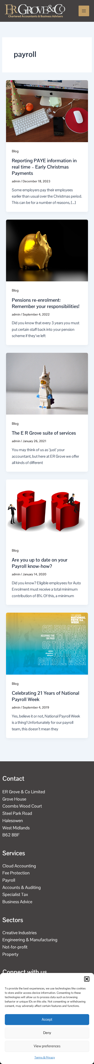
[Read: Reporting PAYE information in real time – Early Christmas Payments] (47, 110)
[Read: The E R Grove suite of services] (47, 383)
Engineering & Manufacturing (29, 939)
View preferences (47, 1046)
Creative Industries (19, 932)
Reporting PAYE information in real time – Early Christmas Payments (44, 166)
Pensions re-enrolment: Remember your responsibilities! (45, 303)
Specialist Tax (15, 894)
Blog (15, 151)
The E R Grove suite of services (44, 433)
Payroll (8, 880)
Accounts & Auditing (21, 887)
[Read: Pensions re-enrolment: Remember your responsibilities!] (47, 250)
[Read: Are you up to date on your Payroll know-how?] (47, 510)
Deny (47, 1032)
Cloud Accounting (19, 866)
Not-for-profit (14, 947)
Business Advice (17, 901)
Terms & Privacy (44, 1057)
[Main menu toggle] (84, 11)
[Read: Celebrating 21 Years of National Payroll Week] (47, 643)
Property (10, 954)
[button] (86, 979)
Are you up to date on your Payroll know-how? (39, 563)
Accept (47, 1019)
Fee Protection (16, 873)
